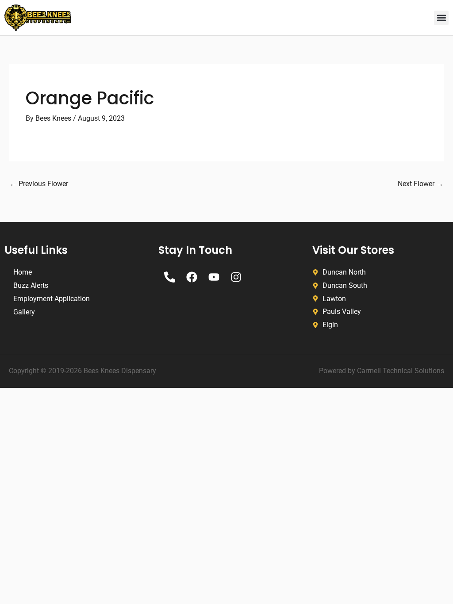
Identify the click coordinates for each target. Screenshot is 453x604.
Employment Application (51, 298)
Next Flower (420, 184)
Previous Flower (39, 184)
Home (22, 272)
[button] (441, 18)
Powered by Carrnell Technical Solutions (381, 371)
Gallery (24, 312)
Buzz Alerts (30, 285)
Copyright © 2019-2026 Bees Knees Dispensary (82, 371)
